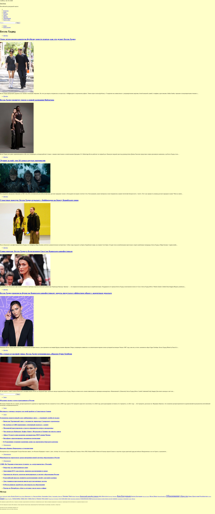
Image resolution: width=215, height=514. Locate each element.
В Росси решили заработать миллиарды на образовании (24, 485)
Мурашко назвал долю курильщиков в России (17, 400)
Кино (4, 12)
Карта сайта (6, 20)
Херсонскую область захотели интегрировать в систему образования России (31, 474)
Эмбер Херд (24, 498)
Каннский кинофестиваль (89, 496)
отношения (125, 498)
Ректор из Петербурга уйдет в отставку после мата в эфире (24, 488)
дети (60, 498)
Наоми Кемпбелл (162, 496)
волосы (56, 498)
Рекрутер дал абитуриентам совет (15, 467)
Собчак (209, 496)
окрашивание (120, 498)
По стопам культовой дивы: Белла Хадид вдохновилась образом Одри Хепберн (36, 354)
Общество (184, 496)
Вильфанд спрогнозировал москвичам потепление (21, 438)
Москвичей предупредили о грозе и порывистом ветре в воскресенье (28, 428)
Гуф (32, 496)
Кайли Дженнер (76, 496)
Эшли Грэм (51, 498)
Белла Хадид (15, 496)
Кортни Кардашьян (136, 496)
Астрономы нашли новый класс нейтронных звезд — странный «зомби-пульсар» (30, 418)
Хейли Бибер (16, 498)
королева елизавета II (76, 498)
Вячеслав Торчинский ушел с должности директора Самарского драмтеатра (31, 421)
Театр (5, 15)
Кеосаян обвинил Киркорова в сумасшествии (16, 448)
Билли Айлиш (22, 496)
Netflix (9, 496)
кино (69, 498)
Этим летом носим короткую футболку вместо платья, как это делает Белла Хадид (38, 39)
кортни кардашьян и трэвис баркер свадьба (102, 498)
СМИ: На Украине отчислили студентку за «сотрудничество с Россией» (26, 464)
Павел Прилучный (194, 496)
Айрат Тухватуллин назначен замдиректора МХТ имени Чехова (26, 435)
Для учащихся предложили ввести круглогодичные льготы (25, 481)
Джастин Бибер (37, 496)
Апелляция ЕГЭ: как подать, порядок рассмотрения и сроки (25, 471)
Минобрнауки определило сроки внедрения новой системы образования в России (30, 458)
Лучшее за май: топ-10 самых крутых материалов (22, 160)
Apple (1, 496)
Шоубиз (5, 17)
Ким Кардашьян (124, 496)
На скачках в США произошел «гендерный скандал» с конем (25, 425)
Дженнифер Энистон (57, 496)
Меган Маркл (153, 496)
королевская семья (86, 498)
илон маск (65, 498)
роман (130, 498)
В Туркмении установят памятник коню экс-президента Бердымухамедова (30, 442)
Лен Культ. (3, 3)
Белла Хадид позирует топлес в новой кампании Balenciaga (27, 100)
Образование (7, 18)
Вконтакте (28, 496)
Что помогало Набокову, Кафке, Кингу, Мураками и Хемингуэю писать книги (32, 431)
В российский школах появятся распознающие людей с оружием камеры (30, 478)
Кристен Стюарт (146, 496)
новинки (115, 498)
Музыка (5, 14)
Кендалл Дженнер (112, 496)
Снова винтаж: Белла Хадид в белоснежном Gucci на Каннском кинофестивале (36, 251)
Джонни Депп (67, 496)
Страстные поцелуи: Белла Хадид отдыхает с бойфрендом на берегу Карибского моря (39, 200)
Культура (5, 11)
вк (54, 498)
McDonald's (5, 496)
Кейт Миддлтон (103, 496)
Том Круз (10, 498)
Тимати (6, 498)
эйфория (133, 498)
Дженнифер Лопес (47, 496)
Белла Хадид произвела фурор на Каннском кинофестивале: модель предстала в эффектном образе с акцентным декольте (56, 293)
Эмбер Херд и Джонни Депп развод (38, 498)
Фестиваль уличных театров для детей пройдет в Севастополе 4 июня (25, 411)
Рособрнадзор (204, 496)
